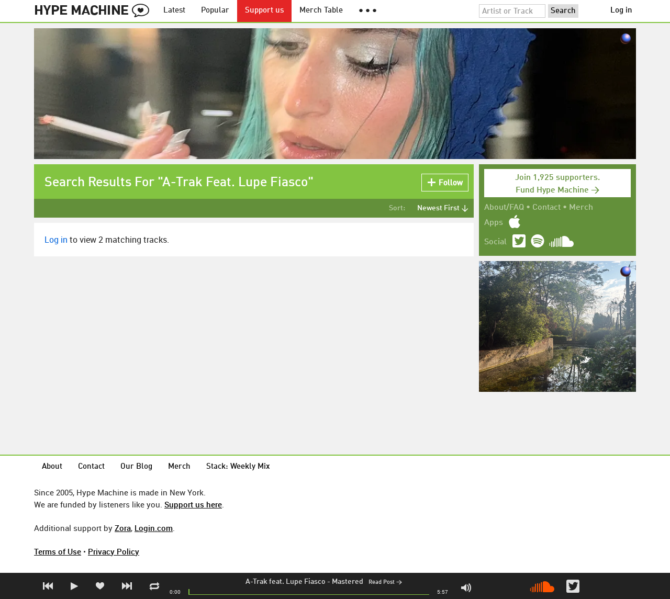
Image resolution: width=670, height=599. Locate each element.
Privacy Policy (113, 551)
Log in (621, 11)
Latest (174, 11)
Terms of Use (57, 551)
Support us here (193, 504)
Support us (264, 11)
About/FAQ (504, 208)
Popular (215, 11)
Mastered (347, 581)
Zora (123, 528)
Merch (581, 208)
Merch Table (321, 11)
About (52, 467)
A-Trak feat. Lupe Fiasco (285, 581)
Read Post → (385, 582)
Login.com (154, 528)
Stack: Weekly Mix (238, 467)
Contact (546, 208)
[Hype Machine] (94, 11)
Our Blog (136, 467)
